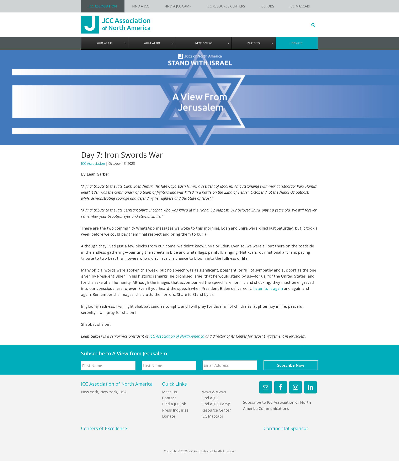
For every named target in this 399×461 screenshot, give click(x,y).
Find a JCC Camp (215, 403)
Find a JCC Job (174, 403)
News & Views (213, 391)
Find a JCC (210, 397)
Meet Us (169, 391)
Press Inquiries (175, 410)
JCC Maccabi (212, 416)
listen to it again (268, 288)
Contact (169, 397)
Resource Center (216, 410)
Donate (168, 416)
